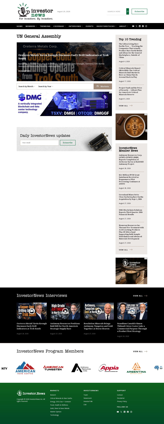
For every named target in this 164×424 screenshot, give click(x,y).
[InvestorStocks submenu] (115, 25)
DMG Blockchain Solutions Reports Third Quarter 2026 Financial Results (130, 212)
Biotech (53, 395)
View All (123, 106)
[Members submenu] (36, 25)
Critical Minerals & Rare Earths (61, 398)
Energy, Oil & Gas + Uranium (60, 402)
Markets (104, 87)
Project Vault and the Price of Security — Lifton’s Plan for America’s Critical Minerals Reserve (130, 91)
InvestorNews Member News (128, 149)
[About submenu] (127, 25)
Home (20, 26)
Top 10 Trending (130, 39)
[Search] (127, 11)
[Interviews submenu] (82, 25)
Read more (24, 71)
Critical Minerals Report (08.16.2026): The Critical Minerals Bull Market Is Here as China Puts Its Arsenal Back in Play (129, 72)
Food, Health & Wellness (59, 405)
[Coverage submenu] (65, 25)
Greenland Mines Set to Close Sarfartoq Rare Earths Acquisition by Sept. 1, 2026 (131, 197)
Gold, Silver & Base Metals (59, 408)
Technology (54, 415)
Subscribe (139, 12)
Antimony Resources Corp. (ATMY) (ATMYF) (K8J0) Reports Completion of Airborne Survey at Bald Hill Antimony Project (131, 159)
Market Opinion (55, 412)
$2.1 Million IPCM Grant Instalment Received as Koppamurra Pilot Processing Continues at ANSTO (129, 179)
